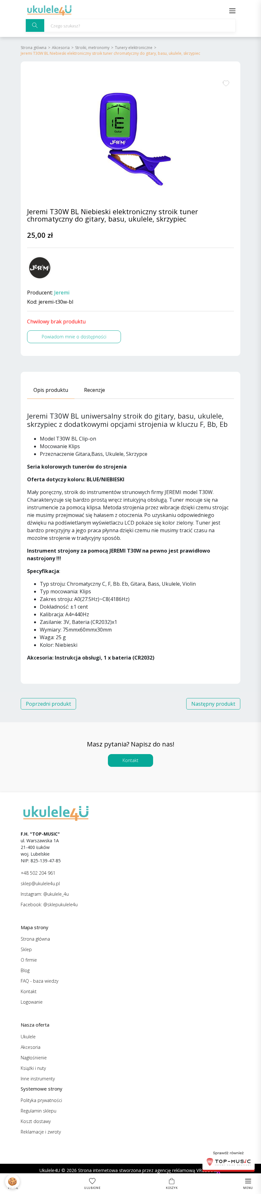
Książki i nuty (33, 1068)
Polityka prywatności (41, 1100)
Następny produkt (213, 703)
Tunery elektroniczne (133, 47)
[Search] (35, 25)
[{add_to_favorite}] (226, 83)
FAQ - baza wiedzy (39, 981)
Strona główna (33, 47)
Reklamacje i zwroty (41, 1132)
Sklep (26, 949)
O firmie (29, 960)
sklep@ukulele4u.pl (40, 883)
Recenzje (94, 389)
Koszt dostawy (36, 1121)
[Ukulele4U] (49, 10)
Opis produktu (50, 389)
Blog (25, 970)
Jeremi (61, 292)
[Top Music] (228, 1159)
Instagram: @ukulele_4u (45, 894)
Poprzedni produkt (48, 703)
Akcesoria (61, 47)
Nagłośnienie (34, 1058)
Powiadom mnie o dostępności (74, 337)
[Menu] (232, 10)
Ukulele (28, 1037)
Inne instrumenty (38, 1079)
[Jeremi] (40, 268)
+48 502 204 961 (38, 873)
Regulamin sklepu (38, 1111)
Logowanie (32, 1002)
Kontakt (130, 760)
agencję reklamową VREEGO (184, 1170)
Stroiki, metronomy (92, 47)
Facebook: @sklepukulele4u (49, 904)
